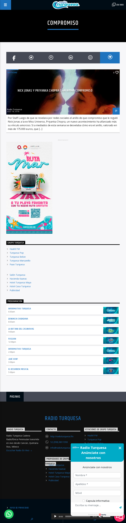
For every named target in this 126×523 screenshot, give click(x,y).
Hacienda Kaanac (18, 278)
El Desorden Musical (18, 369)
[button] (9, 514)
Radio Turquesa (14, 109)
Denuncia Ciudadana (18, 319)
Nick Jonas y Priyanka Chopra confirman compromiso (55, 90)
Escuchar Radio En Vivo (18, 450)
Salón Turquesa (17, 274)
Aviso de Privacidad (19, 508)
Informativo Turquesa (19, 309)
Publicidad (15, 290)
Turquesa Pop (17, 252)
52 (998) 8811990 (59, 442)
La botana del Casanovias (21, 329)
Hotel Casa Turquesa (20, 286)
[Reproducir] (55, 516)
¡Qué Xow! (13, 359)
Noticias (12, 72)
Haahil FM (15, 248)
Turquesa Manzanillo (20, 260)
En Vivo (120, 5)
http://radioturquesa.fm (61, 436)
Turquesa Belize (18, 256)
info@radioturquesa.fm (61, 447)
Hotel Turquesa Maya (20, 282)
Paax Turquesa (17, 264)
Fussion (12, 339)
